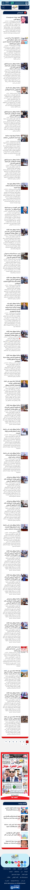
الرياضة (26, 871)
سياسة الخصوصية (15, 880)
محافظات (16, 871)
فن (21, 871)
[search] (3, 7)
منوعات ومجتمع (16, 874)
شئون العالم (25, 874)
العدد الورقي (15, 877)
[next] (22, 744)
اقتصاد (10, 871)
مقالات (8, 877)
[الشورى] (15, 8)
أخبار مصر (20, 868)
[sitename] (15, 856)
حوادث (14, 868)
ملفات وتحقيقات (7, 868)
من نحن (23, 880)
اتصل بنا (7, 880)
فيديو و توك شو (24, 877)
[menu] (26, 7)
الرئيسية (26, 868)
